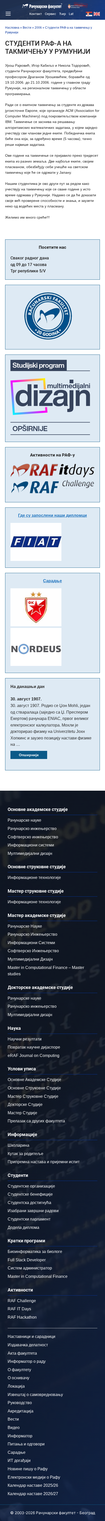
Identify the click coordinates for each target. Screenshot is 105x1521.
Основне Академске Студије (34, 1079)
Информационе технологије (34, 877)
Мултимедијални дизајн (30, 853)
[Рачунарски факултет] (42, 6)
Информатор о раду (27, 1361)
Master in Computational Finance (38, 1276)
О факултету (19, 1370)
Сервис (50, 14)
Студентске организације (31, 1186)
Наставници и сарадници (31, 1336)
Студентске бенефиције (30, 1194)
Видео (14, 1427)
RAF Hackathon (22, 1317)
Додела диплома (23, 1227)
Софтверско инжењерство (33, 837)
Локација (16, 1386)
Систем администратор (30, 1268)
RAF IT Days (19, 1309)
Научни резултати (25, 1039)
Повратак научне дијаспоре (34, 1047)
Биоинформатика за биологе (35, 1251)
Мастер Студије (22, 1113)
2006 (38, 27)
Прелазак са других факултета (36, 1121)
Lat (71, 14)
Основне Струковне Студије (34, 1088)
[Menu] (7, 14)
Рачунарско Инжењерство (32, 934)
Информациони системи (31, 845)
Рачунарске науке (24, 820)
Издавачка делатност (28, 1345)
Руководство (20, 1403)
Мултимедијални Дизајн (30, 959)
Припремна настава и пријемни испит (44, 1162)
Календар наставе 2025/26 (33, 1485)
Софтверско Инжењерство (33, 951)
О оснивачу (18, 1378)
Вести (27, 27)
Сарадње (52, 581)
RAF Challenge (22, 1301)
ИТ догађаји (19, 1460)
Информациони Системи (31, 943)
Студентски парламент (29, 1219)
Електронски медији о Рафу (34, 1477)
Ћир (62, 14)
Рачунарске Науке (25, 926)
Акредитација (20, 1411)
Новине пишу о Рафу (28, 1469)
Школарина (18, 1145)
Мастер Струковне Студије (33, 1096)
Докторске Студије (25, 1104)
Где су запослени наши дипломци (52, 515)
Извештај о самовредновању (35, 1394)
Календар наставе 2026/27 (33, 1494)
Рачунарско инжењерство (32, 828)
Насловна (12, 27)
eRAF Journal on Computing (33, 1055)
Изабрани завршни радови (33, 1211)
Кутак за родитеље (25, 1154)
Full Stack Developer (27, 1260)
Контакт (35, 14)
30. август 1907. (26, 699)
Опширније (29, 755)
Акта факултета (22, 1353)
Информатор (20, 1436)
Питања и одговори (26, 1444)
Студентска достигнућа (29, 1202)
